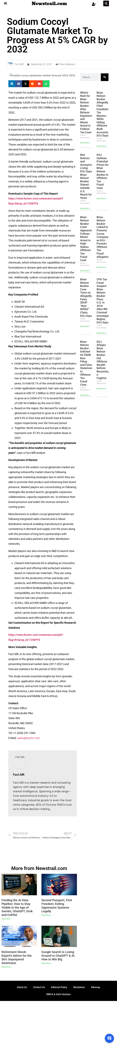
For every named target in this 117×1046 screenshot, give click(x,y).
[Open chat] (109, 1038)
